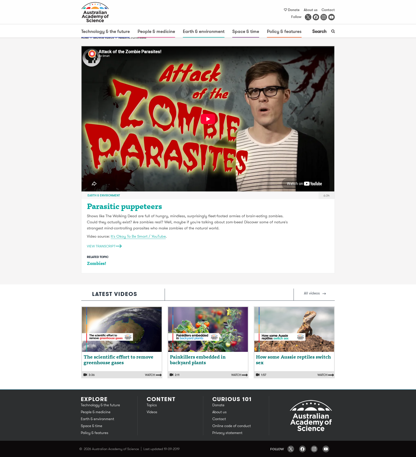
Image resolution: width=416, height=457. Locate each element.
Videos (152, 412)
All (312, 293)
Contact (328, 10)
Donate (294, 10)
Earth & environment (203, 31)
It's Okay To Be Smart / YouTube (138, 236)
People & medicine (156, 31)
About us (310, 10)
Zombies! (96, 264)
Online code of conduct (231, 425)
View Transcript (101, 245)
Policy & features (284, 31)
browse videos (103, 37)
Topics (152, 405)
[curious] (99, 12)
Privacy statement (227, 432)
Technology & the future (105, 31)
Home (85, 37)
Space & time (245, 31)
